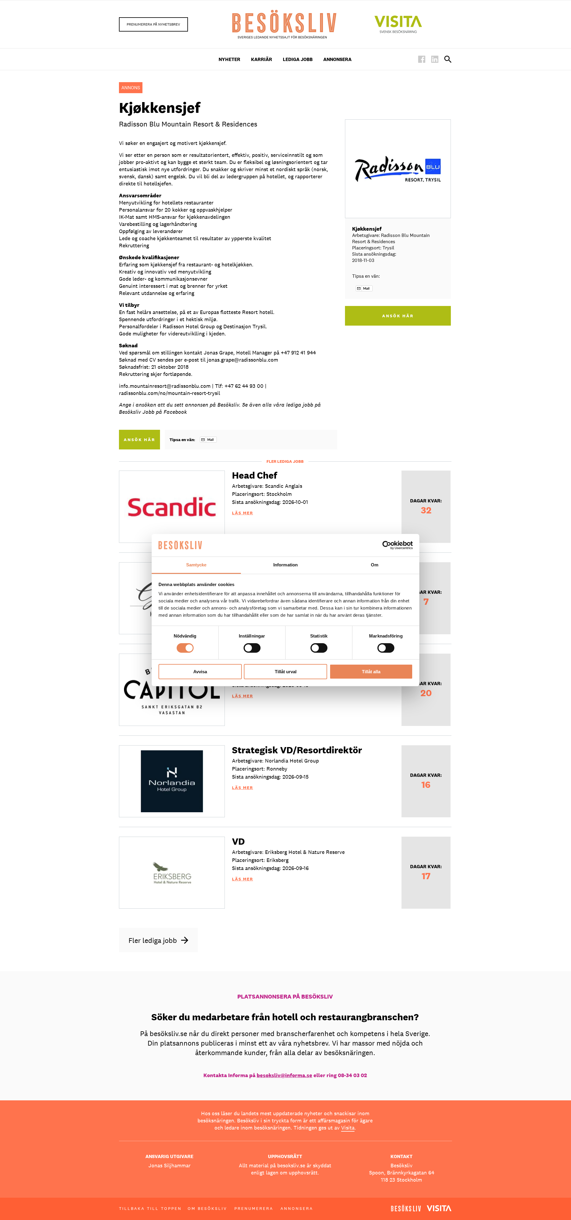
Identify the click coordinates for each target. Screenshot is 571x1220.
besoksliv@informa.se (284, 1075)
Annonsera (337, 59)
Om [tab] (374, 564)
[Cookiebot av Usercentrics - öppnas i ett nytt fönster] (387, 545)
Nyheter (229, 59)
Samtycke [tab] (196, 564)
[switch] (252, 648)
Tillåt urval (286, 671)
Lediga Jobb (298, 59)
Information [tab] (285, 564)
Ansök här (139, 439)
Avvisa (200, 671)
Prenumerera (253, 1208)
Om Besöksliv (207, 1208)
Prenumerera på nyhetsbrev (153, 24)
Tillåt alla (371, 671)
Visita (347, 1127)
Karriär (261, 59)
